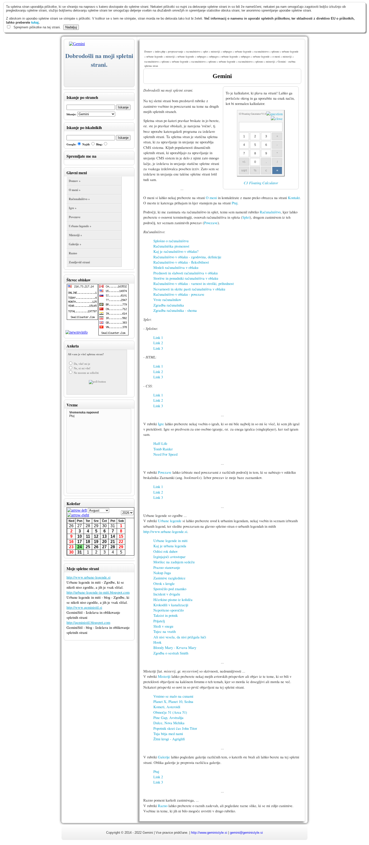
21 (112, 541)
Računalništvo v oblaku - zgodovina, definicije (187, 257)
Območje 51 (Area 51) (170, 712)
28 (88, 526)
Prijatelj (159, 621)
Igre (161, 423)
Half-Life (160, 443)
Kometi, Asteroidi (166, 706)
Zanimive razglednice (169, 578)
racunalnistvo (193, 51)
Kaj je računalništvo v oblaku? (176, 251)
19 (96, 541)
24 (79, 547)
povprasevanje (175, 51)
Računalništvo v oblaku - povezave (178, 294)
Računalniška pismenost (171, 246)
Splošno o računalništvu (171, 240)
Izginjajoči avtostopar (169, 556)
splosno (275, 51)
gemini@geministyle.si (246, 832)
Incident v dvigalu (166, 594)
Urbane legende (169, 520)
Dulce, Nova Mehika (168, 722)
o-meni (276, 56)
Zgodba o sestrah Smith (170, 653)
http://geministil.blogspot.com (88, 622)
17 (79, 541)
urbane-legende (243, 51)
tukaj (35, 22)
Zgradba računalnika (168, 305)
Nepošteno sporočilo (168, 610)
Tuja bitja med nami (168, 733)
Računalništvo (270, 212)
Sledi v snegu (163, 626)
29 (96, 526)
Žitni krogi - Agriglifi (169, 739)
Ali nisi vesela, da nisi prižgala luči (179, 637)
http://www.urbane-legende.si (88, 577)
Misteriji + (75, 235)
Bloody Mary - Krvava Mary (174, 647)
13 (104, 536)
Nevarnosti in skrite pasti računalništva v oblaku (189, 289)
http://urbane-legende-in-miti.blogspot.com (98, 592)
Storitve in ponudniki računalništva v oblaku (185, 278)
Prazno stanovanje (166, 567)
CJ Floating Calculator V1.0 (252, 113)
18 (88, 541)
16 (71, 541)
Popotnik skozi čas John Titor (175, 728)
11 (88, 536)
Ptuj (234, 203)
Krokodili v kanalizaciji (170, 604)
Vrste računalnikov (167, 299)
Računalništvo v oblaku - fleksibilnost (181, 262)
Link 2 (158, 342)
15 (121, 536)
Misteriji (164, 676)
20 (104, 541)
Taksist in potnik (165, 615)
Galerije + (75, 244)
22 (121, 541)
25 (88, 547)
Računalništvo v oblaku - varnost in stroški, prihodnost (193, 283)
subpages (227, 51)
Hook (157, 642)
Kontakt (294, 197)
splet (205, 51)
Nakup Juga (162, 572)
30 (104, 526)
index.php (160, 51)
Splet (246, 217)
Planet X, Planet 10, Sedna (173, 701)
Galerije (164, 757)
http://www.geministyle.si (209, 832)
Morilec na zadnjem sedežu (174, 562)
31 (112, 526)
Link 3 (158, 348)
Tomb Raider (163, 449)
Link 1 (158, 337)
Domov (148, 51)
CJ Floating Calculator (261, 182)
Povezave (74, 217)
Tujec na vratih (164, 631)
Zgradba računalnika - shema (175, 310)
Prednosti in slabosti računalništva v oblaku (185, 273)
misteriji (215, 51)
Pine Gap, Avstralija (168, 717)
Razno (73, 253)
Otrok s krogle (164, 583)
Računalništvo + (79, 199)
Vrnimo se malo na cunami (173, 696)
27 (79, 526)
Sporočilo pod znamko (169, 588)
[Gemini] (74, 44)
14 (112, 536)
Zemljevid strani (79, 262)
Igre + (73, 208)
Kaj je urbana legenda (169, 546)
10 (79, 536)
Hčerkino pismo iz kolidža (173, 599)
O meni (211, 197)
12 (96, 536)
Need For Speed (165, 454)
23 (71, 547)
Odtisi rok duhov (165, 551)
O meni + (75, 190)
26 (71, 526)
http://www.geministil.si (84, 607)
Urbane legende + (80, 226)
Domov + (75, 181)
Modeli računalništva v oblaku (175, 267)
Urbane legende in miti (170, 540)
